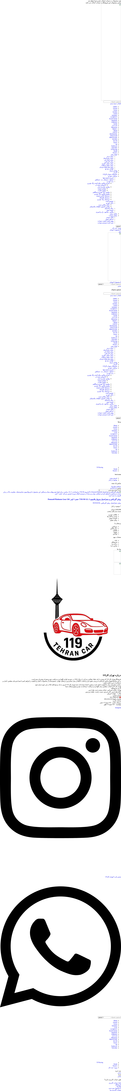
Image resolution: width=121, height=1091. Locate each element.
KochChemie (113, 119)
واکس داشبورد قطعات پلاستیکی (100, 206)
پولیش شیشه (102, 188)
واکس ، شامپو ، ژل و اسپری (104, 212)
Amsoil (115, 108)
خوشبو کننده (109, 201)
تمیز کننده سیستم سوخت (105, 223)
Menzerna (114, 127)
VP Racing (114, 149)
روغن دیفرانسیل (108, 158)
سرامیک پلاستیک (104, 197)
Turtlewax (114, 146)
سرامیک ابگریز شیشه (103, 196)
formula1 (114, 115)
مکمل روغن (113, 214)
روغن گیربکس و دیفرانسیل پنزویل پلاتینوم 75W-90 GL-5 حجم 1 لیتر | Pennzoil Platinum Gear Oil (84, 499)
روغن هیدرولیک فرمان (106, 167)
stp (116, 144)
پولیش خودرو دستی (103, 187)
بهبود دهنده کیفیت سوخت (105, 221)
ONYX (115, 132)
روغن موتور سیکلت (107, 165)
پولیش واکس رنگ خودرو (102, 194)
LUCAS (114, 125)
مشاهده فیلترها (116, 486)
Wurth (115, 151)
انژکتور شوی (109, 219)
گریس (115, 172)
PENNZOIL (113, 134)
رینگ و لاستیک (109, 208)
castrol (115, 113)
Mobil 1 (114, 129)
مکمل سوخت (113, 215)
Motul (115, 130)
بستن (119, 286)
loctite (115, 124)
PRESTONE (113, 137)
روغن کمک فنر (108, 160)
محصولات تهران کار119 (110, 174)
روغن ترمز (110, 156)
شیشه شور (109, 210)
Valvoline (114, 147)
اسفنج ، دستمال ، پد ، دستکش (104, 179)
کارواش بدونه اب (100, 185)
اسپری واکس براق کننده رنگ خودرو (99, 183)
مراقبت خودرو (112, 176)
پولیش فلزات (102, 190)
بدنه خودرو (110, 181)
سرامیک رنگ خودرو (103, 199)
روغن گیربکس (108, 162)
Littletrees (114, 122)
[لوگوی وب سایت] (111, 100)
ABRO (115, 107)
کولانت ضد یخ (109, 169)
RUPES (114, 139)
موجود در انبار (113, 480)
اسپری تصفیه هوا (108, 178)
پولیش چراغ (113, 171)
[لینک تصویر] (117, 561)
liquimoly (114, 120)
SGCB (115, 141)
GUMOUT (113, 117)
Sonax (115, 142)
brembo (115, 112)
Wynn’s (115, 153)
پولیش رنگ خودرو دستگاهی (101, 192)
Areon (115, 110)
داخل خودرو (109, 203)
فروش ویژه (113, 478)
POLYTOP (113, 136)
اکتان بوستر (109, 217)
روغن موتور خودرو (107, 163)
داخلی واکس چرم (104, 205)
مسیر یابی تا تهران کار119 (113, 877)
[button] (115, 495)
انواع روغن (114, 154)
